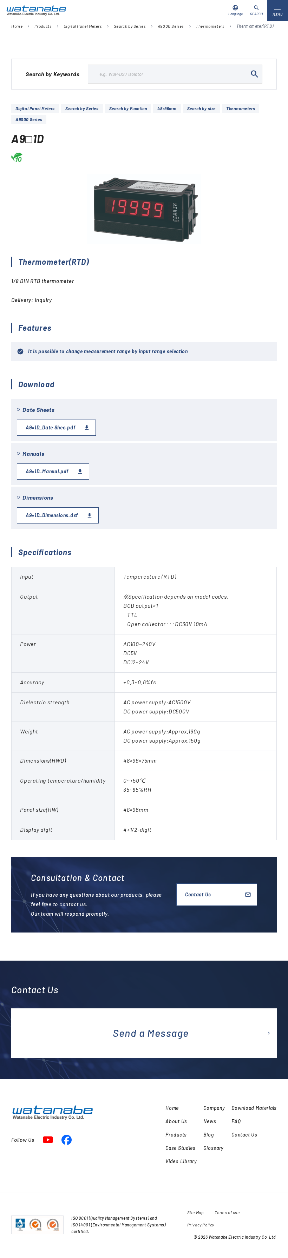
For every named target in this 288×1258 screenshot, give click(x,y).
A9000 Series (171, 26)
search (255, 74)
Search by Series (130, 26)
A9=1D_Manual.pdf (47, 471)
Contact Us (198, 894)
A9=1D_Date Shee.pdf (50, 427)
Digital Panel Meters (83, 26)
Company (213, 1108)
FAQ (236, 1121)
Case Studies (180, 1148)
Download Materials (254, 1108)
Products (43, 26)
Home (16, 26)
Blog (208, 1135)
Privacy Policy (200, 1224)
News (209, 1121)
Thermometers (210, 26)
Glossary (213, 1148)
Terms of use (227, 1212)
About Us (176, 1121)
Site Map (195, 1212)
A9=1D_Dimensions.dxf (52, 515)
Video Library (180, 1161)
